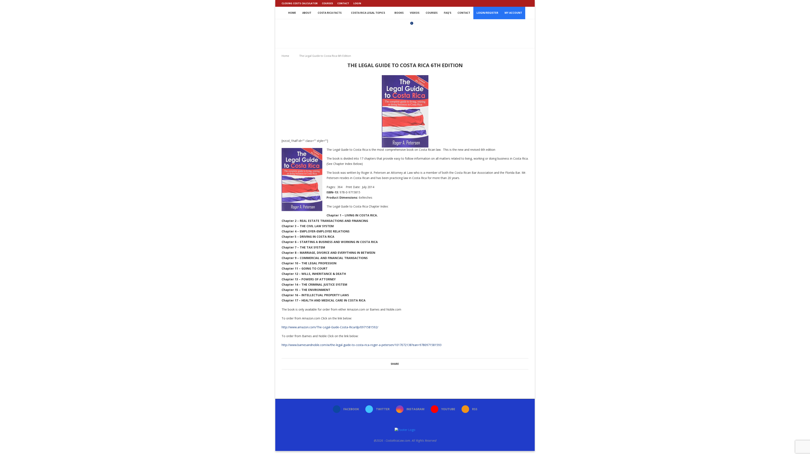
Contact (343, 3)
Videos (414, 13)
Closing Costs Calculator (300, 3)
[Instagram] (518, 3)
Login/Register (487, 13)
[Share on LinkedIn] (409, 364)
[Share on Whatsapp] (413, 364)
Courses (327, 3)
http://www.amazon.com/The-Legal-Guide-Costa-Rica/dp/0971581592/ (330, 327)
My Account (513, 13)
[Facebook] (508, 3)
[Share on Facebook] (401, 364)
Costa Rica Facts (330, 13)
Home (292, 13)
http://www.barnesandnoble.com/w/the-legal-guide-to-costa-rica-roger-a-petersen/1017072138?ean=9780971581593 (361, 345)
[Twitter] (513, 3)
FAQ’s (447, 13)
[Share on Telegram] (417, 364)
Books (399, 13)
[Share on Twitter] (405, 364)
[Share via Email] (421, 364)
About (306, 13)
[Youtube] (522, 3)
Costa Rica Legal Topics (368, 13)
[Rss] (527, 3)
